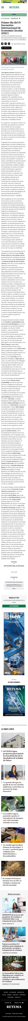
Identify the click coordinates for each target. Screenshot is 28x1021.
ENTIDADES (23, 994)
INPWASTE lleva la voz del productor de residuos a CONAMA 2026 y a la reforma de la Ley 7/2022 (12, 918)
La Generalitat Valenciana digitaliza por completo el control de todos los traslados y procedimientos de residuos (13, 977)
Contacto (18, 997)
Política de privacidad (17, 1013)
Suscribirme (14, 606)
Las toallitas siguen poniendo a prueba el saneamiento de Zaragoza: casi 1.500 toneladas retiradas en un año (13, 818)
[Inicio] (14, 7)
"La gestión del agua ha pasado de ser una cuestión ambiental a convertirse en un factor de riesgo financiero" (13, 787)
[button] (2, 44)
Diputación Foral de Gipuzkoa (14, 566)
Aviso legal (8, 1013)
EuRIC (14, 588)
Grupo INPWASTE (8, 924)
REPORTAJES (20, 992)
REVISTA (6, 992)
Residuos (14, 18)
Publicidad (11, 997)
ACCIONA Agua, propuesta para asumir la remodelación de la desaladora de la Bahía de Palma (13, 756)
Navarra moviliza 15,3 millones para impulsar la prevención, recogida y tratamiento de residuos (12, 947)
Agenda (9, 994)
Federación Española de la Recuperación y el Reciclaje (14, 585)
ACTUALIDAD (12, 992)
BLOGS (4, 994)
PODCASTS (16, 994)
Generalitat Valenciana (11, 984)
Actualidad (5, 18)
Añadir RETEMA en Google (19, 43)
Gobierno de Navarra (9, 953)
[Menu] (3, 7)
